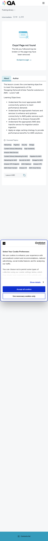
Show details (35, 282)
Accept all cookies (24, 289)
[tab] (6, 78)
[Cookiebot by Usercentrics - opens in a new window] (35, 243)
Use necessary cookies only (24, 296)
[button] (43, 3)
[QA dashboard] (9, 3)
